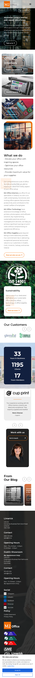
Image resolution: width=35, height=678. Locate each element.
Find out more (13, 310)
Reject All (17, 674)
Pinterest (10, 604)
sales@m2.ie (8, 538)
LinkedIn (10, 597)
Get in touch (13, 438)
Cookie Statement (10, 614)
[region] (17, 666)
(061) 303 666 (8, 536)
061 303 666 (23, 11)
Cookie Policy (10, 666)
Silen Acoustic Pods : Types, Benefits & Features (13, 490)
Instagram (10, 593)
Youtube (10, 607)
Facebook (10, 600)
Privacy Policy (8, 616)
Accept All (17, 670)
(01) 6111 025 (7, 571)
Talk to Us (9, 43)
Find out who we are (13, 255)
